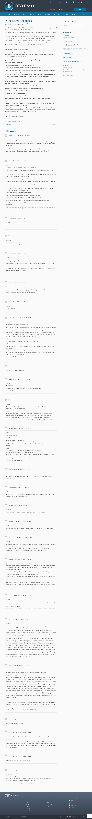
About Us (16, 14)
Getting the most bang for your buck (72, 44)
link (20, 44)
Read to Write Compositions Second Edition (74, 48)
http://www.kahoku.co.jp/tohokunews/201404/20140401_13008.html (21, 709)
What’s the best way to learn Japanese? (73, 70)
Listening (27, 802)
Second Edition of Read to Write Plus (72, 61)
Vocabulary (28, 808)
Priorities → (54, 124)
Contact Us (57, 14)
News (32, 14)
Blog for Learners (16, 121)
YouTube (84, 2)
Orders (47, 14)
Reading (27, 800)
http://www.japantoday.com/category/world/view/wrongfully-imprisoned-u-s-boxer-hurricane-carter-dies (30, 783)
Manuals (74, 14)
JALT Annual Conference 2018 (70, 40)
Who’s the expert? (67, 57)
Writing (27, 804)
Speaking (28, 797)
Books (39, 14)
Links (66, 14)
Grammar (28, 806)
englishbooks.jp (54, 2)
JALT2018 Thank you (68, 35)
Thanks (65, 74)
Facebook (63, 2)
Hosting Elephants (83, 816)
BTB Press (69, 2)
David (10, 135)
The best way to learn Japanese (71, 65)
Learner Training (29, 810)
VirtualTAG (69, 816)
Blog (24, 14)
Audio (83, 14)
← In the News (8, 124)
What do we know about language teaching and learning (72, 52)
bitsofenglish (77, 2)
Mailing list (79, 9)
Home (8, 14)
